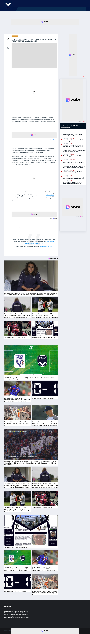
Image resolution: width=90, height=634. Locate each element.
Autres (81, 8)
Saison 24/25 (61, 8)
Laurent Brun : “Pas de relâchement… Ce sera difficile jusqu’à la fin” (73, 140)
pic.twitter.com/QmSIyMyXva (34, 243)
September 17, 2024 (46, 246)
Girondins (51, 8)
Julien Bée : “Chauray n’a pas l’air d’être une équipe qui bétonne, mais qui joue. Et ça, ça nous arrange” (73, 145)
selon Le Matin (50, 195)
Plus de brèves (65, 127)
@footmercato (49, 241)
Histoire (71, 8)
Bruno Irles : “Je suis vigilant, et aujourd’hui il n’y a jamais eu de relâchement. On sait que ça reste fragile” (74, 167)
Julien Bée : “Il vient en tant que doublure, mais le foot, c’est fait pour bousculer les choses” (73, 177)
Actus (43, 8)
